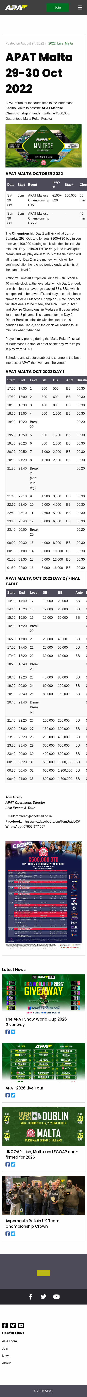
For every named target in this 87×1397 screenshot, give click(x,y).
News (6, 1356)
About (6, 1363)
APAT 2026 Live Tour (24, 1088)
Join (57, 7)
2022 (52, 43)
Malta (69, 43)
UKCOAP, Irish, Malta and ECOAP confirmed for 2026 (41, 1154)
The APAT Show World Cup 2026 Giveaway (36, 1022)
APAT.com (9, 1341)
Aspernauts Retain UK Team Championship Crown (32, 1223)
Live (60, 43)
